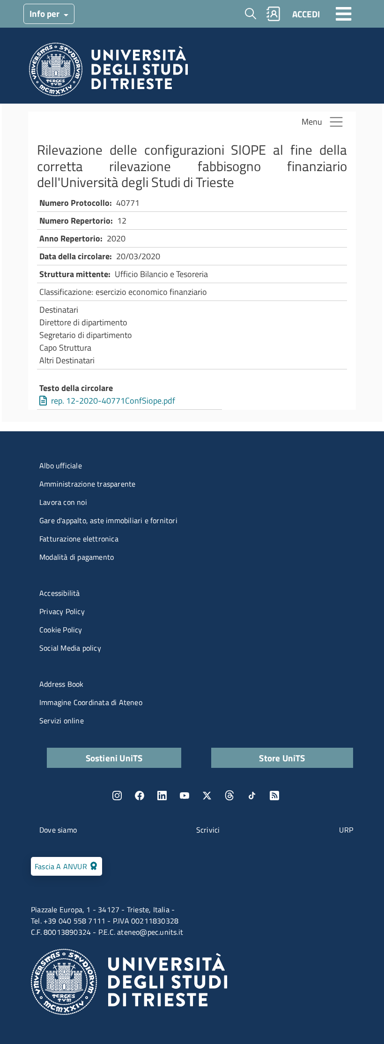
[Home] (108, 72)
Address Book (61, 684)
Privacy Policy (62, 611)
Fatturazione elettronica (78, 538)
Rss (274, 795)
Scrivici (208, 829)
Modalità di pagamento (76, 557)
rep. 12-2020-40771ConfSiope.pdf (113, 400)
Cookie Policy (60, 629)
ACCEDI (306, 14)
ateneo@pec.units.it (150, 932)
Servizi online (61, 720)
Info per (45, 13)
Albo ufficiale (60, 465)
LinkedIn (162, 795)
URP (346, 829)
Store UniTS (282, 758)
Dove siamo (58, 829)
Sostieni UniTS (114, 758)
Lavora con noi (63, 502)
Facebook (139, 795)
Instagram (117, 795)
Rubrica (273, 14)
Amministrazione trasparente (87, 483)
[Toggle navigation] (343, 13)
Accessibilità (59, 593)
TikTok (251, 795)
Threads (229, 795)
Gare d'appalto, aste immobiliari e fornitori (108, 520)
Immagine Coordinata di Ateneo (90, 702)
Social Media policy (70, 647)
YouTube (184, 795)
